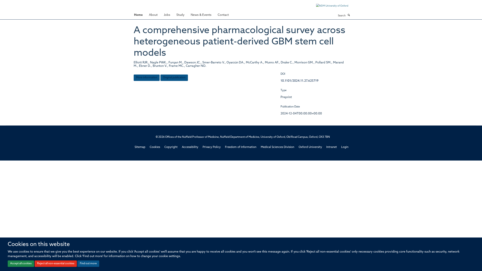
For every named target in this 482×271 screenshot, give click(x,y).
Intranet (331, 147)
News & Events (201, 15)
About (153, 15)
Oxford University (310, 147)
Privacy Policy (212, 147)
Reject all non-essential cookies (55, 263)
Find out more (88, 263)
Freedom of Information (240, 147)
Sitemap (140, 147)
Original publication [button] (174, 77)
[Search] (349, 15)
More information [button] (146, 77)
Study (180, 15)
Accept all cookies (21, 263)
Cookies (155, 147)
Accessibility (190, 147)
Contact (223, 15)
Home (138, 15)
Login (345, 147)
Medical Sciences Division (277, 147)
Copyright (171, 147)
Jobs (167, 15)
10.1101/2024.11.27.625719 (299, 80)
